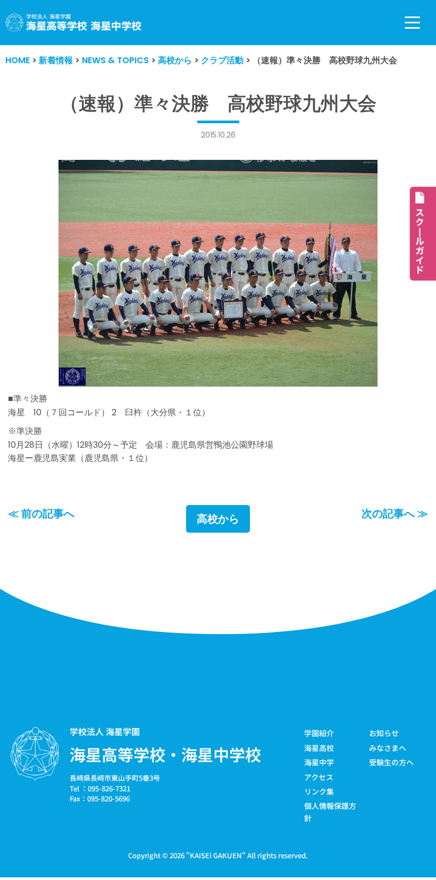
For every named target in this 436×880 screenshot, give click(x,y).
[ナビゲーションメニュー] (412, 22)
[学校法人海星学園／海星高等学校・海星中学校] (73, 22)
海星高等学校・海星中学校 (165, 754)
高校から (218, 518)
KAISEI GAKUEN (216, 855)
